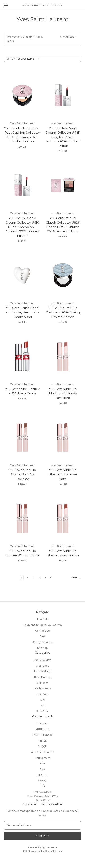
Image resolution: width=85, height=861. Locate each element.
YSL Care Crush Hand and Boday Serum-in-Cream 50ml (22, 312)
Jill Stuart (42, 775)
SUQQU (42, 746)
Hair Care (42, 694)
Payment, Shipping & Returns (42, 625)
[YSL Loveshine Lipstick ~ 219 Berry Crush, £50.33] (22, 356)
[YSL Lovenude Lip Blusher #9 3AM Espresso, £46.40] (22, 437)
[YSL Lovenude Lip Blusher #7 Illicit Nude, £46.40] (22, 518)
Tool (42, 700)
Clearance (42, 665)
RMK (42, 769)
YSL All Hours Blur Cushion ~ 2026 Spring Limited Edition (63, 312)
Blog (42, 636)
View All (42, 780)
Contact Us (42, 630)
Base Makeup (42, 677)
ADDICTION (42, 729)
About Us (42, 619)
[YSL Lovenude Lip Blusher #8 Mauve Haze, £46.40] (62, 437)
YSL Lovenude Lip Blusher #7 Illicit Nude (22, 553)
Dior (42, 763)
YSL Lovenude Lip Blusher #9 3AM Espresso (22, 474)
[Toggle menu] (5, 5)
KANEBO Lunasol (42, 735)
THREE (43, 740)
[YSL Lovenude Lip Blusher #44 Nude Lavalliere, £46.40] (62, 356)
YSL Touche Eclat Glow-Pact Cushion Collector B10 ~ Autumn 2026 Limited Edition (22, 134)
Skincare (42, 683)
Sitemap (42, 648)
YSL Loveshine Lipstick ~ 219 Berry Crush (22, 391)
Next (74, 577)
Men (42, 705)
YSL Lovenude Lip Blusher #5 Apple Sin (62, 553)
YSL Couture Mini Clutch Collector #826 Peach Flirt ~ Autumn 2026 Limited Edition (63, 224)
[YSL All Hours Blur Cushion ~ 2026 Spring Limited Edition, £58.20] (62, 275)
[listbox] (29, 59)
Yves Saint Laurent (42, 752)
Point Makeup (42, 671)
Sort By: (11, 58)
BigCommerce (49, 847)
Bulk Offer (42, 711)
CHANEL (43, 723)
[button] (42, 39)
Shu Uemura (42, 758)
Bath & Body (42, 688)
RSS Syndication (42, 642)
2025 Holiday (42, 660)
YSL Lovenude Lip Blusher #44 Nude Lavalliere (62, 393)
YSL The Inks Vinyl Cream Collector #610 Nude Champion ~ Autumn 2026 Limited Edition (22, 227)
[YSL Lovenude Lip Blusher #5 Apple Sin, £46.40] (62, 518)
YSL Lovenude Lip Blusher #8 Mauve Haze (63, 474)
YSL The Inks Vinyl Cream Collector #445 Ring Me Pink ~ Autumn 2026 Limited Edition (62, 137)
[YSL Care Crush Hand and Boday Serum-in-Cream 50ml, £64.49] (22, 275)
